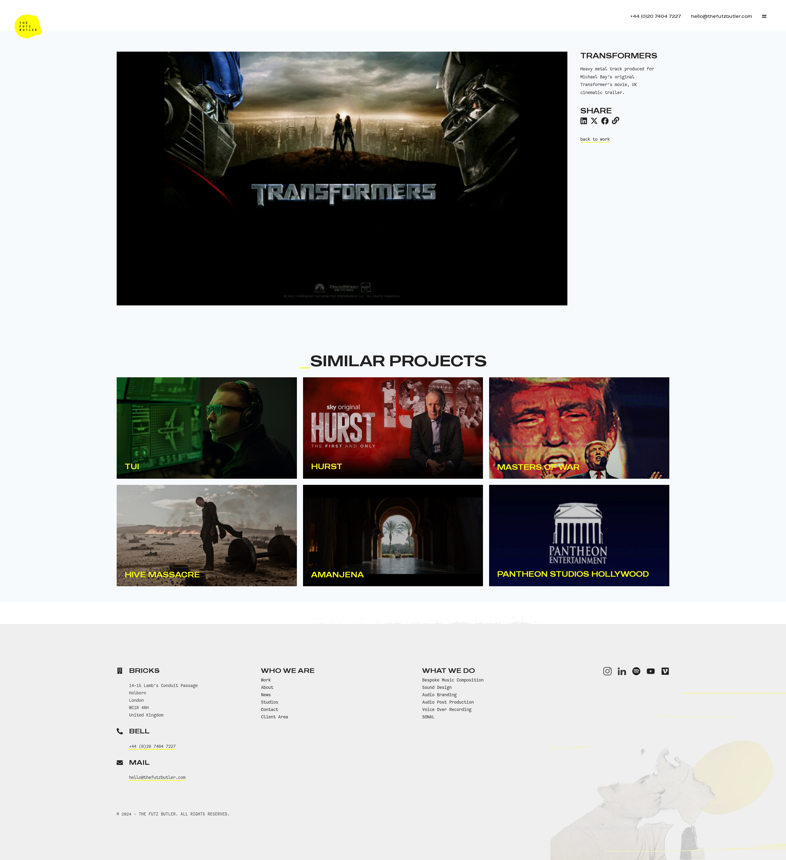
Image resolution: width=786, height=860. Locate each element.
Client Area (274, 717)
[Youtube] (651, 671)
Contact (269, 709)
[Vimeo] (665, 671)
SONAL (428, 717)
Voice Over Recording (446, 709)
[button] (584, 121)
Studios (269, 702)
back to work (595, 139)
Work (266, 680)
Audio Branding (439, 694)
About (267, 687)
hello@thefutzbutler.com (157, 777)
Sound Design (437, 687)
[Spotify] (636, 671)
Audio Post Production (448, 702)
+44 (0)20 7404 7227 (152, 746)
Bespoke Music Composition (453, 680)
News (266, 694)
